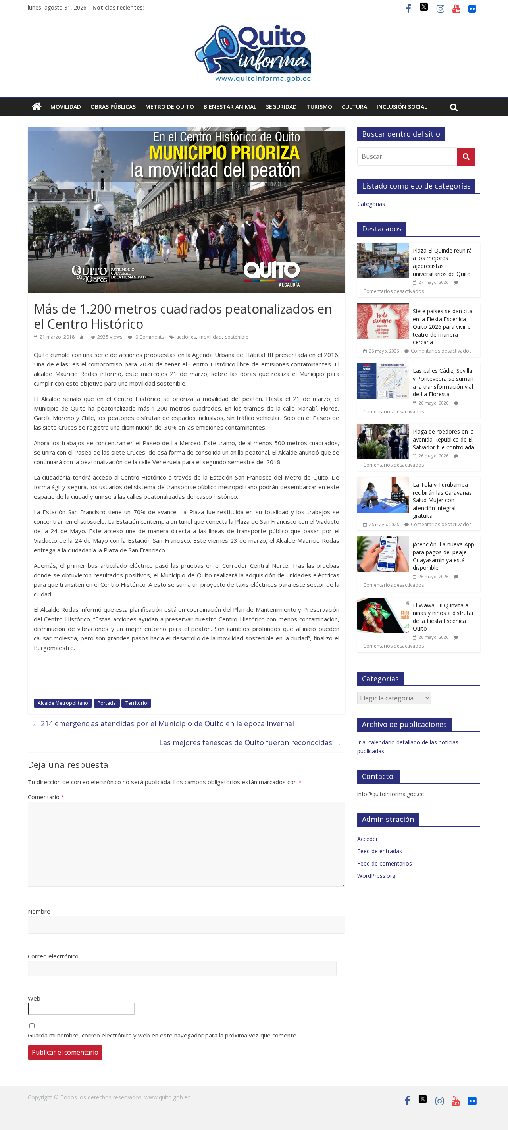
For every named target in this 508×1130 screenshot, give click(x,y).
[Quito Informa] (254, 28)
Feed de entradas (379, 851)
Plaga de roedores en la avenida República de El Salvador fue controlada (443, 439)
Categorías (371, 204)
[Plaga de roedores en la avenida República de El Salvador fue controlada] (383, 428)
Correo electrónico (53, 956)
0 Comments (149, 337)
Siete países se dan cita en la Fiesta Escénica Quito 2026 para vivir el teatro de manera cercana (443, 326)
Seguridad (281, 106)
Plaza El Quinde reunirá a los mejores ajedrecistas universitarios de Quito (442, 262)
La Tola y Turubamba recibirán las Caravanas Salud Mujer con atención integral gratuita (442, 500)
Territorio (136, 703)
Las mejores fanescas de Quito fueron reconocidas (250, 742)
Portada (107, 703)
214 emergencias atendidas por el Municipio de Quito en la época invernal (163, 723)
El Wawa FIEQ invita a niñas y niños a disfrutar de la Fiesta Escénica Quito (443, 617)
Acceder (367, 839)
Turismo (319, 106)
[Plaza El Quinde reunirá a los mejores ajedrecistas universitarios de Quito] (383, 247)
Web (34, 998)
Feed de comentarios (384, 863)
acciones (186, 337)
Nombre (39, 911)
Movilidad (65, 106)
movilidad (210, 337)
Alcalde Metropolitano (63, 703)
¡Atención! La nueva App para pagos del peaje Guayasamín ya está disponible (443, 555)
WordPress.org (376, 875)
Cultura (354, 106)
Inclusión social (402, 106)
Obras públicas (113, 106)
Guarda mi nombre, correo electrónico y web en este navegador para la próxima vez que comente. (163, 1035)
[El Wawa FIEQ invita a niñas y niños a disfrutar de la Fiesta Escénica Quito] (383, 601)
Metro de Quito (169, 106)
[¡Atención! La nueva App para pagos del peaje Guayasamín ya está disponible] (383, 540)
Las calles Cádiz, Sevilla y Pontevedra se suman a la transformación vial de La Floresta (443, 382)
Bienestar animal (230, 106)
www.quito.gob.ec (167, 1097)
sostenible (236, 337)
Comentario (46, 797)
